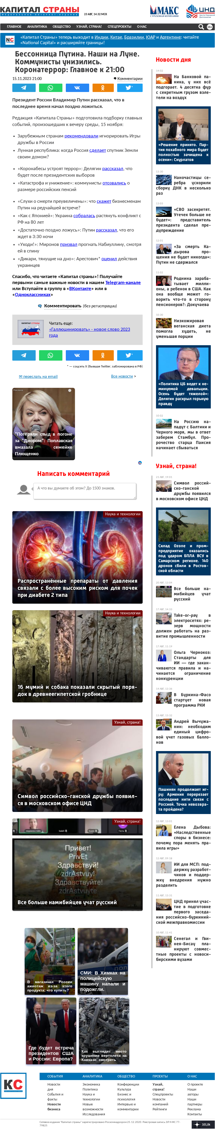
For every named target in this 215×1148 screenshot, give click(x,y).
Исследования (94, 1114)
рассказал (112, 168)
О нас (142, 26)
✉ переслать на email (38, 377)
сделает (97, 150)
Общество (62, 26)
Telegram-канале (123, 282)
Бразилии (134, 37)
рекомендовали (81, 136)
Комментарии (130, 79)
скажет (104, 201)
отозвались (114, 183)
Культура (124, 1090)
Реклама (194, 1109)
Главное (14, 26)
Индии (101, 37)
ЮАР (150, 37)
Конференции (128, 1085)
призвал (68, 244)
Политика (90, 1090)
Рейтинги (160, 1109)
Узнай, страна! (89, 26)
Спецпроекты (119, 26)
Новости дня (173, 59)
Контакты (194, 1114)
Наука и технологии (123, 514)
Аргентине (170, 37)
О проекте (195, 1085)
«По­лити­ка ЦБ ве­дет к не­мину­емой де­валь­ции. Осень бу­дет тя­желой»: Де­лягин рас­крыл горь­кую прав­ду (183, 393)
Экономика (91, 1085)
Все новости (122, 376)
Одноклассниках (33, 294)
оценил (109, 259)
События (55, 1076)
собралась (84, 216)
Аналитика (37, 26)
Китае (116, 37)
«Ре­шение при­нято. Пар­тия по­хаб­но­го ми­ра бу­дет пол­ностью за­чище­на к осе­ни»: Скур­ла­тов (183, 152)
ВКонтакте (80, 288)
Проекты (160, 1076)
